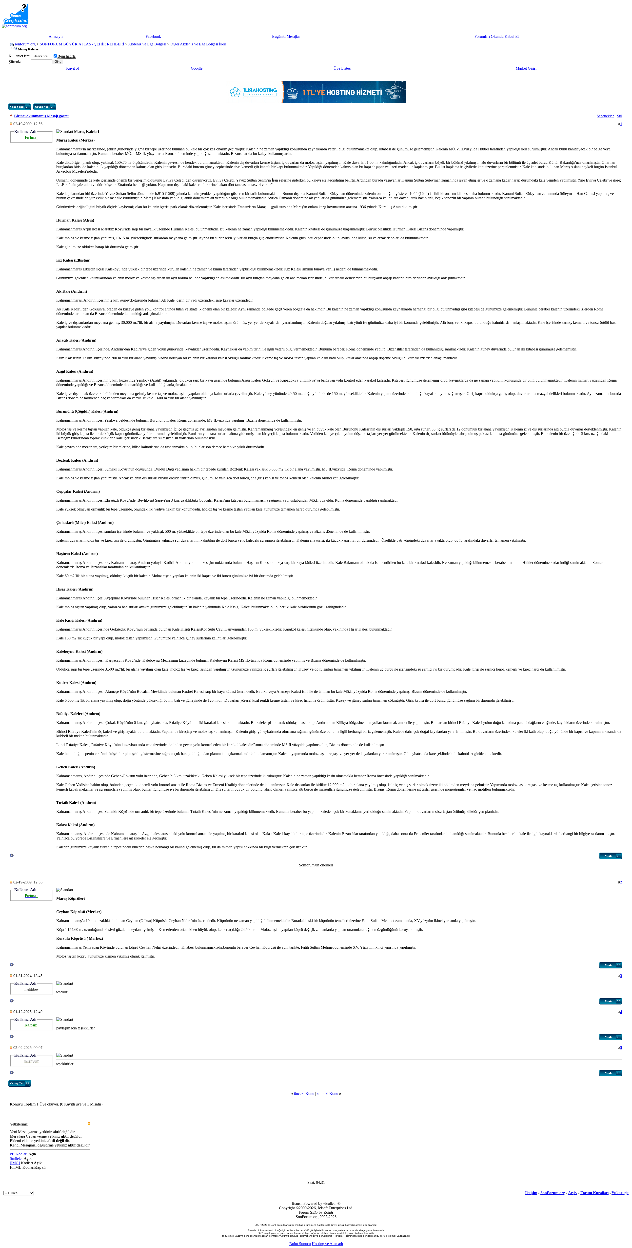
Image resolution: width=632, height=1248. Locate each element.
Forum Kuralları (594, 1193)
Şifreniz (15, 62)
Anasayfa (56, 36)
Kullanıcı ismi (19, 56)
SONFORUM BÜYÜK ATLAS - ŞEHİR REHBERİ (82, 44)
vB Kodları (18, 1154)
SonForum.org (552, 1193)
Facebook (153, 36)
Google (196, 68)
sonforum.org (25, 44)
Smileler (16, 1158)
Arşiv (572, 1193)
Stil (619, 116)
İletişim (531, 1193)
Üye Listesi (342, 68)
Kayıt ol (72, 68)
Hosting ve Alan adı (327, 1244)
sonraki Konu (327, 1093)
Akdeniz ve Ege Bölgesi (147, 44)
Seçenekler (605, 116)
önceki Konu (304, 1093)
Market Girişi (526, 68)
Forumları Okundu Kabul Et (496, 36)
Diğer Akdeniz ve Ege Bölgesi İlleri (198, 44)
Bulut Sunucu (300, 1244)
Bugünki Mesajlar (286, 36)
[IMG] (15, 1163)
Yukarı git (620, 1193)
